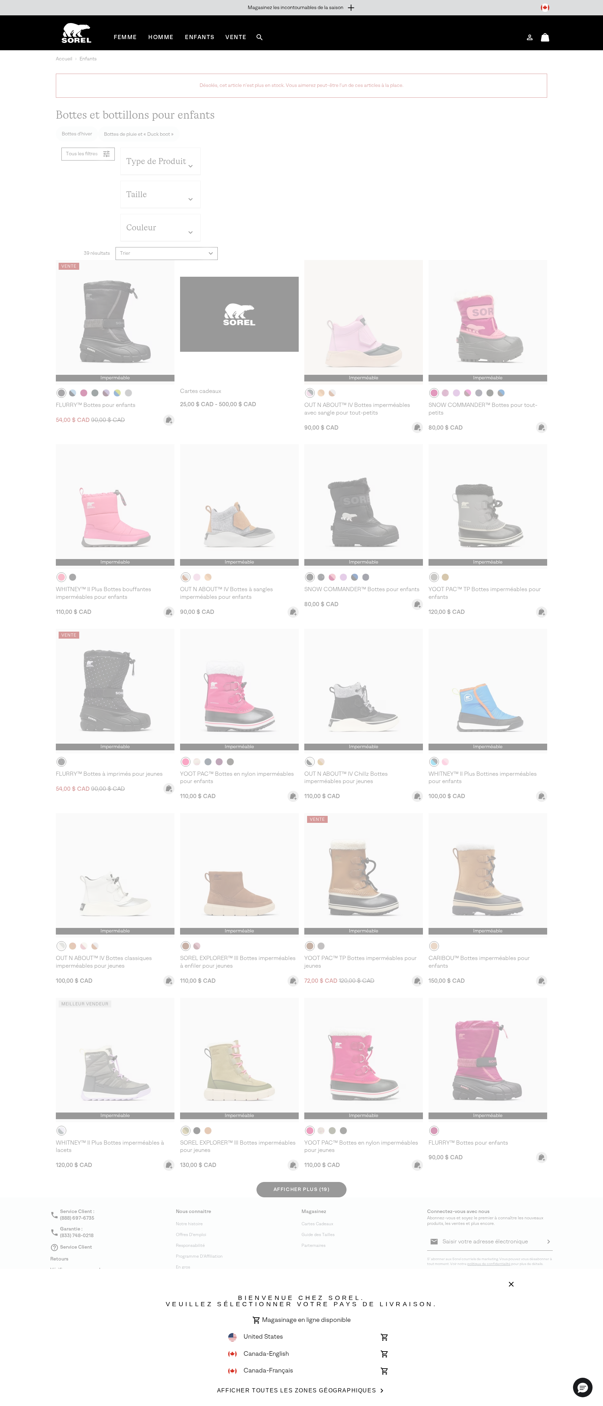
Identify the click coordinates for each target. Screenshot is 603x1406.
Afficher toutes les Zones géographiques (296, 1390)
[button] (583, 1387)
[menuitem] (125, 37)
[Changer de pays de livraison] (545, 7)
